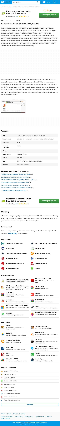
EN (55, 2)
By (10, 16)
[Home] (1, 7)
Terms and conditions (7, 416)
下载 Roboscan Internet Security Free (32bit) (13, 190)
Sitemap (23, 413)
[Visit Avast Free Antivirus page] (49, 11)
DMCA (48, 416)
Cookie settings (5, 418)
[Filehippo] (5, 2)
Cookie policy (19, 416)
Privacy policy (29, 416)
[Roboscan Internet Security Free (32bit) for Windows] (3, 13)
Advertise (15, 413)
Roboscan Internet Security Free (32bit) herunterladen (16, 187)
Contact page (12, 233)
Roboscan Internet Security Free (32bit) (18, 200)
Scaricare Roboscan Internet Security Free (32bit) (15, 182)
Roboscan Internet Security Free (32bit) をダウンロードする (18, 179)
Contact (9, 413)
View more (30, 404)
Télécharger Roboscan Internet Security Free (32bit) (15, 174)
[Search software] (37, 2)
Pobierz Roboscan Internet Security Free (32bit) (14, 185)
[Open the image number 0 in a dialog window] (13, 106)
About (3, 413)
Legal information (40, 416)
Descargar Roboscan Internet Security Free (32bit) (15, 177)
